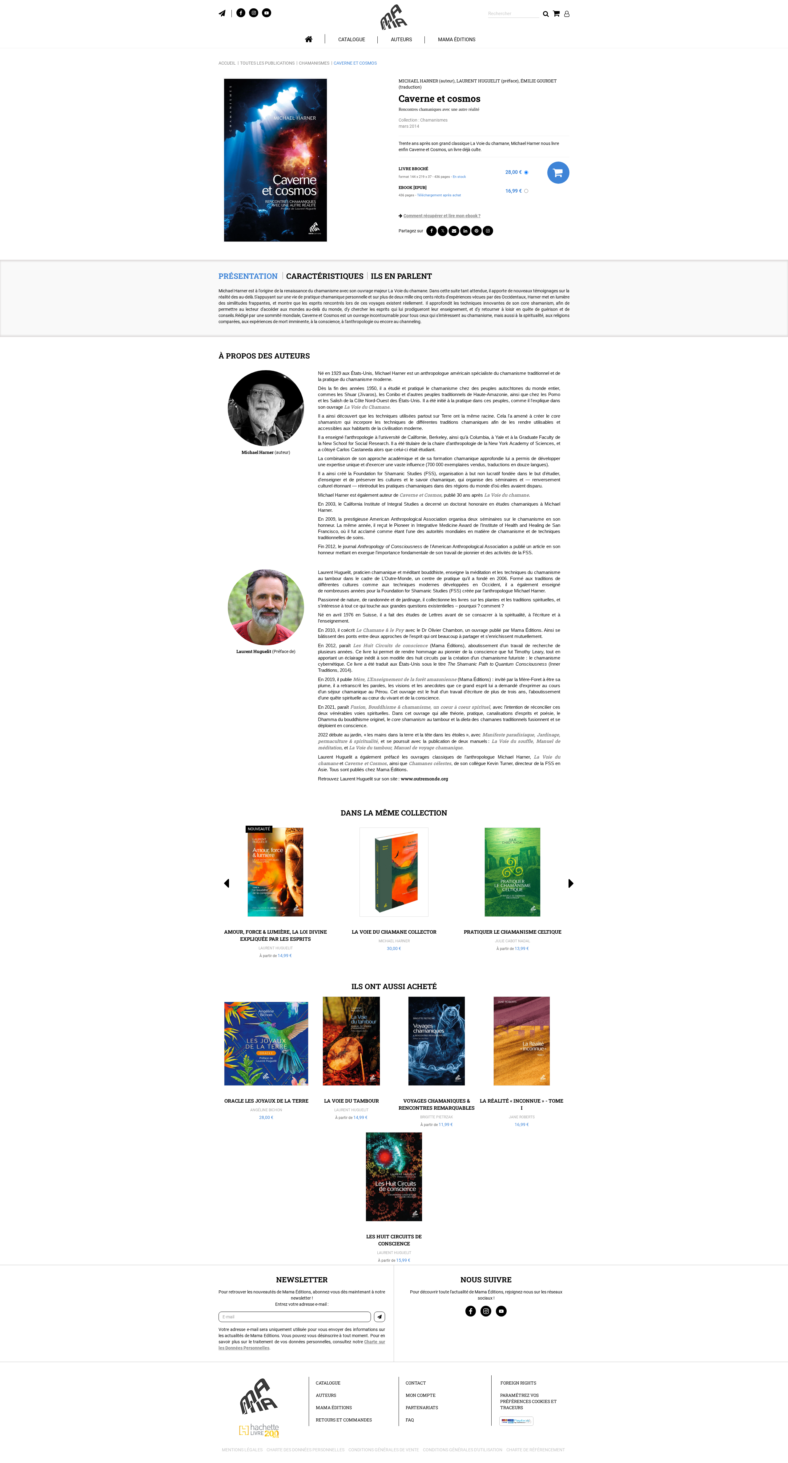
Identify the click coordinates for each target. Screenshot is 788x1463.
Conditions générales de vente (383, 1449)
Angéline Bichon (266, 1110)
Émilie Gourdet (539, 81)
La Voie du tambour (351, 1100)
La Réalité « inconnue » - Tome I (521, 1104)
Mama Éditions (457, 39)
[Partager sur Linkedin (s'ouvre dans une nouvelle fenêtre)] (465, 231)
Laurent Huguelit (478, 81)
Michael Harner (418, 81)
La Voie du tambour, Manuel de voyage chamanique (405, 747)
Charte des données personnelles (305, 1449)
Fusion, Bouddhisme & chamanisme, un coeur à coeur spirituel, (420, 707)
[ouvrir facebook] (240, 12)
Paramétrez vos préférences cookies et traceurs (528, 1401)
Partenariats (422, 1407)
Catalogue (328, 1383)
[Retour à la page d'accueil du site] (394, 17)
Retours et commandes (344, 1420)
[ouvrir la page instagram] (485, 1311)
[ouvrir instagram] (253, 12)
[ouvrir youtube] (266, 12)
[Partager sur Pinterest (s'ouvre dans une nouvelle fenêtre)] (476, 231)
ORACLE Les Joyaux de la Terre (266, 1100)
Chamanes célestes (430, 763)
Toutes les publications (267, 63)
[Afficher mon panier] (556, 14)
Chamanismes (314, 63)
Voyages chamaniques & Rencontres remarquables (437, 1104)
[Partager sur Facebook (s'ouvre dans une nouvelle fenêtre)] (431, 231)
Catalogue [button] (351, 39)
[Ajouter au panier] (558, 173)
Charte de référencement (535, 1449)
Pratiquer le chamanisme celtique (512, 931)
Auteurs (401, 39)
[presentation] (222, 894)
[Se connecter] (566, 14)
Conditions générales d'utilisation (462, 1449)
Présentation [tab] (248, 276)
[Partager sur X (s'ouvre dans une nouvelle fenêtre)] (443, 231)
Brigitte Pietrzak (436, 1117)
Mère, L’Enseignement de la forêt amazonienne (404, 679)
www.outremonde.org (424, 779)
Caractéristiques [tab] (325, 276)
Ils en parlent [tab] (401, 276)
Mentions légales (242, 1449)
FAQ (410, 1420)
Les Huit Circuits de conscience (390, 645)
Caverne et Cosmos (420, 495)
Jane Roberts (522, 1117)
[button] (275, 160)
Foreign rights (518, 1383)
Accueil (227, 63)
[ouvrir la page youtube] (501, 1311)
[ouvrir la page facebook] (470, 1311)
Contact (416, 1383)
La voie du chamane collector (394, 931)
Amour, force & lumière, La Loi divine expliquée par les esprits (275, 935)
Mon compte (421, 1395)
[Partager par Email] (453, 231)
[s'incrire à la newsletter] (225, 12)
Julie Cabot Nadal (512, 941)
